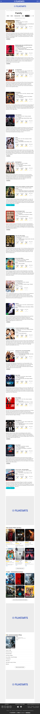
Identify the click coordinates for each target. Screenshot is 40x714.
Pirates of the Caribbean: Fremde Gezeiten (24, 186)
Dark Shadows (18, 114)
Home (7, 10)
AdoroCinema (30, 707)
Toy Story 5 (7, 560)
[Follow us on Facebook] (2, 707)
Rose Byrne (25, 165)
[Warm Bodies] (10, 403)
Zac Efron (29, 165)
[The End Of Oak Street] (20, 554)
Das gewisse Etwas (9, 653)
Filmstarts (26, 26)
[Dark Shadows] (10, 120)
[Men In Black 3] (10, 426)
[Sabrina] (10, 309)
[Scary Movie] (10, 450)
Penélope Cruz (26, 190)
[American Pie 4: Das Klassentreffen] (10, 356)
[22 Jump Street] (10, 75)
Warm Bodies (18, 397)
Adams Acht (8, 660)
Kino (8, 10)
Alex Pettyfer (27, 378)
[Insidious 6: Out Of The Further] (29, 554)
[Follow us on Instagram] (8, 707)
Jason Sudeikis (27, 261)
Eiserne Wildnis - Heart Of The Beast (11, 657)
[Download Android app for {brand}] (21, 706)
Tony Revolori (26, 214)
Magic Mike (17, 375)
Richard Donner (20, 95)
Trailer (7, 546)
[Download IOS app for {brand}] (18, 706)
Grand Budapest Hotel (20, 211)
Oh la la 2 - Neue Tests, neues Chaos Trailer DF (29, 596)
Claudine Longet (26, 284)
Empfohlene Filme (12, 10)
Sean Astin (21, 96)
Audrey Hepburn (28, 306)
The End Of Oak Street (18, 560)
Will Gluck (19, 330)
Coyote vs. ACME (8, 650)
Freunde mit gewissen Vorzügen (22, 328)
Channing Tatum (22, 378)
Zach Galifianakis (27, 49)
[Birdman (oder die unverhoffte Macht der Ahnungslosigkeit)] (10, 50)
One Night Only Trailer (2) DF (20, 596)
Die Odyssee (27, 541)
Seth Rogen (21, 165)
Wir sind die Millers (19, 258)
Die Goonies (17, 92)
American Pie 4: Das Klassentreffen (22, 350)
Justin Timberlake (22, 331)
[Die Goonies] (10, 98)
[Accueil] (19, 1)
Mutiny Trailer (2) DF (29, 584)
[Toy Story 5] (10, 554)
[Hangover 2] (10, 26)
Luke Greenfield (20, 471)
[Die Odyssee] (29, 535)
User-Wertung (22, 26)
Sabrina (17, 303)
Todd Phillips (20, 22)
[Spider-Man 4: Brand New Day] (10, 535)
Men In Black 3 (18, 420)
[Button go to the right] (33, 15)
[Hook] (10, 143)
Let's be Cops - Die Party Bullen (22, 469)
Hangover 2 (17, 20)
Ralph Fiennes (21, 214)
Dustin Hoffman (27, 141)
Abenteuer (28, 93)
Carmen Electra (17, 449)
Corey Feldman (29, 96)
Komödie (26, 21)
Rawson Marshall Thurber (22, 260)
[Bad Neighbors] (10, 167)
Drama (27, 47)
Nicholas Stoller (20, 164)
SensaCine (32, 706)
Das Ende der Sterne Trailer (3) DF (10, 596)
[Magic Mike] (10, 381)
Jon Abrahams (29, 448)
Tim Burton (19, 117)
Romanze (31, 304)
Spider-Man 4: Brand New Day (10, 541)
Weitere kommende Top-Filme (20, 667)
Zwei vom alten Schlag (20, 235)
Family (23, 10)
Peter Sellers (21, 284)
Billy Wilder (19, 305)
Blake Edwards (20, 283)
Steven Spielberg (20, 140)
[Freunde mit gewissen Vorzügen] (10, 333)
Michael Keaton (21, 49)
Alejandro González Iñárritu (22, 48)
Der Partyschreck (19, 280)
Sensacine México (36, 707)
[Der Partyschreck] (10, 286)
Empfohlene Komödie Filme (18, 10)
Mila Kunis (27, 331)
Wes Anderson (20, 213)
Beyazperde (37, 706)
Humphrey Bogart (22, 306)
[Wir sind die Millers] (10, 264)
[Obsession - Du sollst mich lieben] (20, 535)
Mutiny (17, 636)
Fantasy (16, 94)
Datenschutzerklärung (25, 710)
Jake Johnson (21, 472)
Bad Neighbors (18, 162)
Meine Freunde (31, 26)
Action (26, 421)
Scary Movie (17, 445)
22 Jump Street (18, 69)
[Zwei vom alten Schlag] (10, 241)
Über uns (8, 710)
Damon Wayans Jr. (27, 472)
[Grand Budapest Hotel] (10, 216)
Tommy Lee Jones (26, 423)
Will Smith (20, 423)
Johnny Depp (21, 118)
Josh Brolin (25, 96)
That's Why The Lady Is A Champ (11, 662)
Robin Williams (21, 141)
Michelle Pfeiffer (26, 118)
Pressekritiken (17, 26)
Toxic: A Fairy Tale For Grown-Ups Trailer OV (20, 584)
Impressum (13, 710)
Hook (16, 137)
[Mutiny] (10, 642)
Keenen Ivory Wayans (21, 447)
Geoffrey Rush (31, 190)
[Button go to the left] (31, 15)
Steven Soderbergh (21, 377)
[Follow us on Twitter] (5, 707)
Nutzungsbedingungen (19, 710)
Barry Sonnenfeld (20, 422)
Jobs (10, 710)
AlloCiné (29, 706)
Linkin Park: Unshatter (9, 655)
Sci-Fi (32, 421)
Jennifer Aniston (22, 261)
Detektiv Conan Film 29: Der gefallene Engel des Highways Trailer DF (10, 584)
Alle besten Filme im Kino (20, 568)
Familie (32, 93)
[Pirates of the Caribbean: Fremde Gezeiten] (10, 192)
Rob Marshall (20, 189)
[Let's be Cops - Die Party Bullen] (10, 475)
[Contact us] (10, 707)
